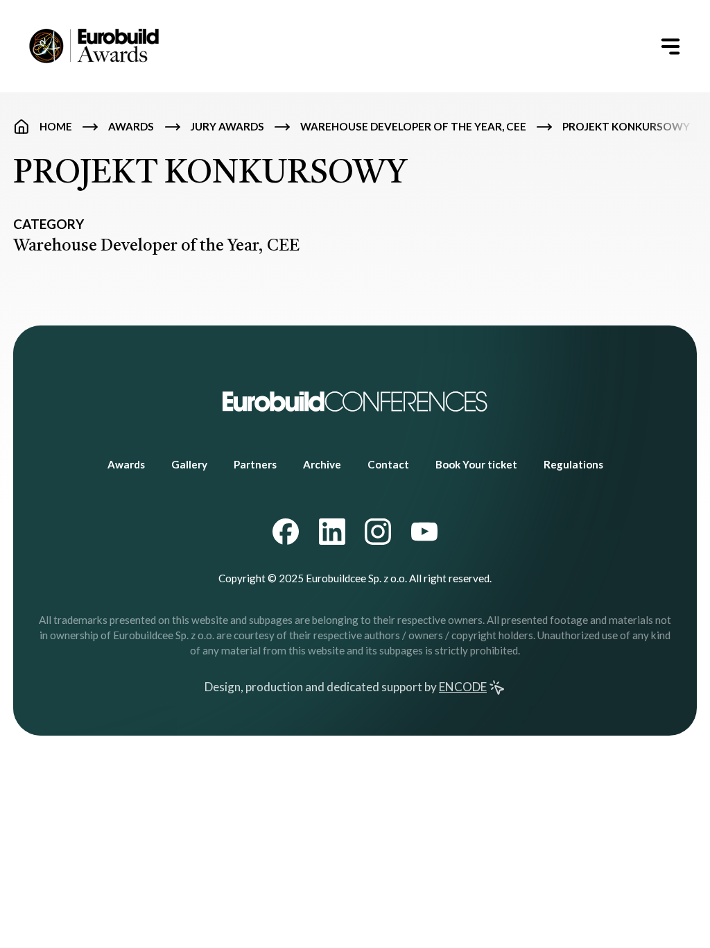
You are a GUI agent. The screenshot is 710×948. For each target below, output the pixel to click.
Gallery (189, 464)
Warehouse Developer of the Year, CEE (413, 126)
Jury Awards (227, 126)
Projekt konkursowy (626, 126)
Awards (131, 126)
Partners (255, 464)
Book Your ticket (476, 464)
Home (56, 126)
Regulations (573, 464)
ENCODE (463, 686)
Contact (388, 464)
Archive (322, 464)
